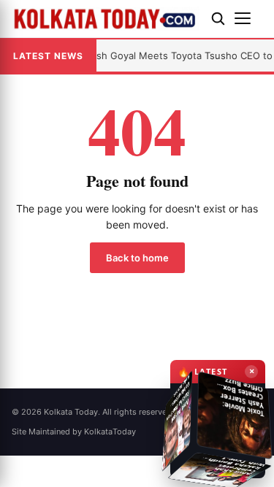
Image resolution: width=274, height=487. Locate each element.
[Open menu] (248, 18)
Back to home (137, 258)
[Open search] (218, 18)
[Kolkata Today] (105, 19)
